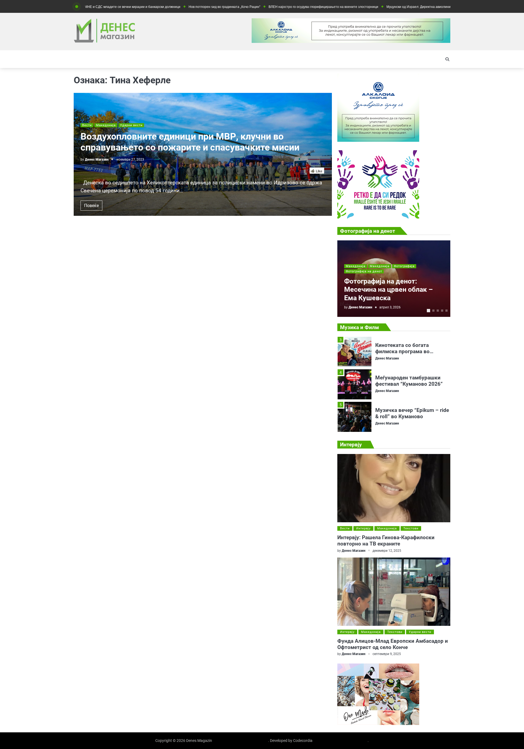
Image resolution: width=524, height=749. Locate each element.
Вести (87, 125)
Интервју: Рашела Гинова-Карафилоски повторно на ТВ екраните (385, 540)
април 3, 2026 (390, 307)
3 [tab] (438, 310)
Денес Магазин (97, 159)
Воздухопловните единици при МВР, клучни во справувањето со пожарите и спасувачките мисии (190, 142)
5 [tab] (446, 310)
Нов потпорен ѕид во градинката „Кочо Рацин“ (198, 7)
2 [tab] (433, 310)
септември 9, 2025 (387, 654)
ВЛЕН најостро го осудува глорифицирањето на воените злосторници (297, 7)
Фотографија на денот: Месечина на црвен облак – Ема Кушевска (388, 289)
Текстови (410, 528)
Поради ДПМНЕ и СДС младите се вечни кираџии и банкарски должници (97, 7)
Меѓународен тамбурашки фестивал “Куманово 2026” (409, 351)
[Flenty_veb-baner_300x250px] (378, 140)
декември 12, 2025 (387, 551)
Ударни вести (131, 125)
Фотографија (404, 266)
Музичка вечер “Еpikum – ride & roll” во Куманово (412, 383)
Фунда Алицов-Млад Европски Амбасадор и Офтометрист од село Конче (392, 644)
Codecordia (302, 740)
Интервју (363, 528)
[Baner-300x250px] (378, 217)
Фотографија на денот (364, 271)
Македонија (106, 125)
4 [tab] (442, 310)
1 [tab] (428, 310)
